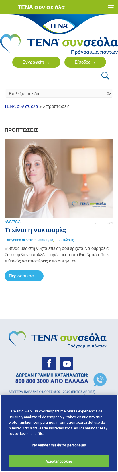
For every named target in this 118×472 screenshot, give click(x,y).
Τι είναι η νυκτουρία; (35, 230)
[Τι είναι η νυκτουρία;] (59, 178)
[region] (59, 433)
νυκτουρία (45, 240)
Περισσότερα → (24, 275)
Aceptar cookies (59, 461)
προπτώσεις (64, 240)
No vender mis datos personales (59, 445)
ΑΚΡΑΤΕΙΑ (13, 222)
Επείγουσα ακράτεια (20, 240)
